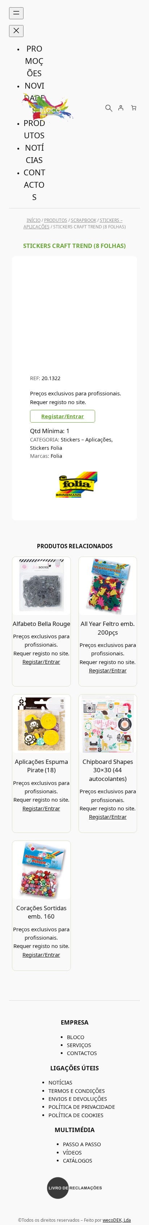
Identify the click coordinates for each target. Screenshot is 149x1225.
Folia (56, 455)
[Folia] (76, 503)
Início (34, 220)
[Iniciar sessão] (120, 107)
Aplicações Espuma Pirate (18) (41, 765)
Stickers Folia (46, 447)
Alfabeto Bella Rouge (41, 623)
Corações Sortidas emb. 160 (41, 912)
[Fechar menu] (16, 31)
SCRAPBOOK (83, 220)
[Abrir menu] (16, 13)
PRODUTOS (55, 220)
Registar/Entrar (62, 416)
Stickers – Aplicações (86, 439)
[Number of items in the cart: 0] (133, 107)
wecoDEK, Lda (117, 1220)
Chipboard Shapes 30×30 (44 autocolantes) (107, 770)
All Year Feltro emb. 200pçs (108, 627)
